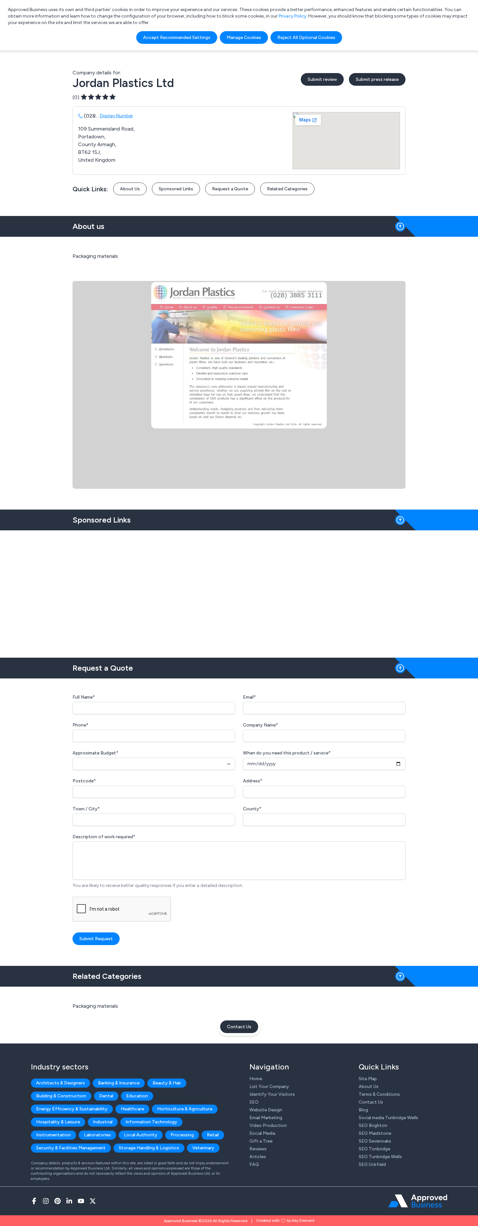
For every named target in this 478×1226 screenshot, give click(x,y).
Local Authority (140, 1135)
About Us (130, 189)
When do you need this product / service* (287, 753)
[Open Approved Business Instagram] (46, 1201)
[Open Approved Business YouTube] (81, 1201)
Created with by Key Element (285, 1220)
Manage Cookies (244, 37)
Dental (106, 1096)
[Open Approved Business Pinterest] (57, 1201)
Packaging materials (95, 1006)
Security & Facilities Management (71, 1148)
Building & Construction (61, 1096)
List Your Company (269, 1086)
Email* (249, 697)
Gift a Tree (260, 1141)
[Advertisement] (239, 591)
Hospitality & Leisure (58, 1122)
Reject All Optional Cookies (306, 37)
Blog (363, 1110)
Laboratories (97, 1135)
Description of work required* (104, 837)
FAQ (254, 1164)
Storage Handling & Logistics (149, 1148)
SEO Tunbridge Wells (380, 1156)
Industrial (103, 1122)
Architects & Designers (60, 1083)
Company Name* (260, 725)
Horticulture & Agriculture (184, 1109)
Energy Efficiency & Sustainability (72, 1109)
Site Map (368, 1078)
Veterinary (203, 1148)
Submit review (322, 79)
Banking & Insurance (118, 1083)
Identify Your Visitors (272, 1094)
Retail (213, 1135)
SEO (254, 1102)
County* (252, 809)
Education (137, 1096)
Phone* (80, 725)
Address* (252, 781)
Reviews (258, 1149)
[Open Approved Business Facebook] (34, 1201)
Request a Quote (230, 189)
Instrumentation (53, 1135)
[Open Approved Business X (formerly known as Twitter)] (92, 1201)
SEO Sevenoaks (375, 1141)
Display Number (116, 116)
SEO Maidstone (375, 1133)
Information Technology (151, 1122)
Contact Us (239, 1027)
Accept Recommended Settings (176, 37)
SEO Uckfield (372, 1164)
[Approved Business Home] (417, 1200)
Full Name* (84, 697)
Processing (182, 1135)
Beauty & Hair (167, 1083)
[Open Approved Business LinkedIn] (69, 1201)
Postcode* (84, 781)
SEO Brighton (373, 1125)
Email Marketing (265, 1117)
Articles (257, 1156)
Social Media (262, 1133)
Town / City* (86, 809)
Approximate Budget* (95, 753)
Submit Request (96, 939)
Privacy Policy (292, 16)
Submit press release (377, 79)
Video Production (268, 1125)
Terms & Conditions (379, 1094)
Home (255, 1078)
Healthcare (132, 1109)
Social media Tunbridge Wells (388, 1117)
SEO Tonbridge (374, 1149)
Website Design (265, 1110)
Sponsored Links (176, 189)
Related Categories (287, 189)
